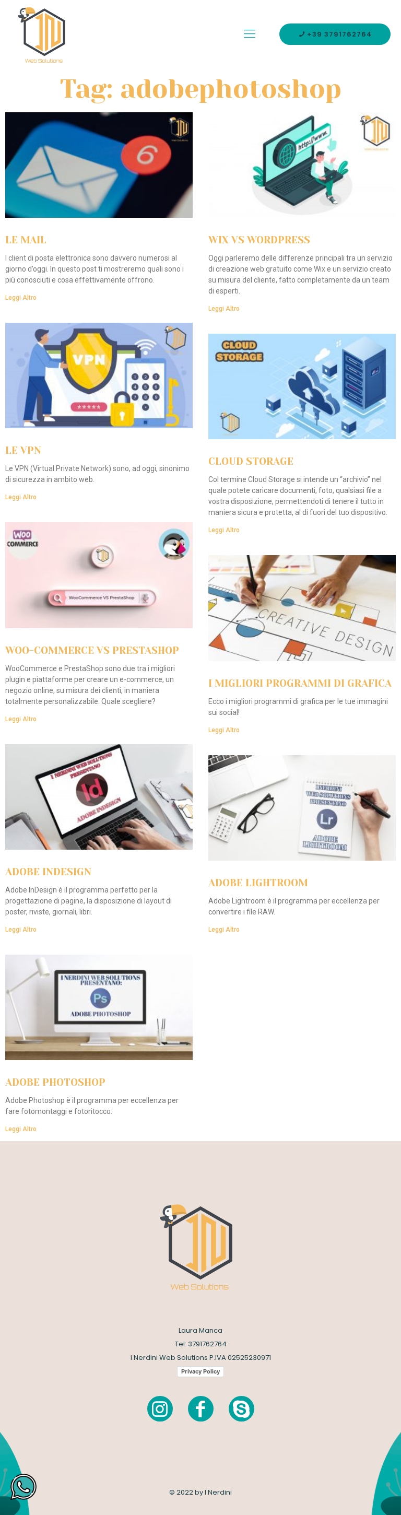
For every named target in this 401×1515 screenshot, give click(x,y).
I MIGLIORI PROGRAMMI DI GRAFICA (300, 683)
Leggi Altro (21, 297)
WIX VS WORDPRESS (259, 240)
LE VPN (23, 450)
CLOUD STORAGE (250, 461)
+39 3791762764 (339, 34)
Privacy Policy (200, 1371)
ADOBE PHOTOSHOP (55, 1082)
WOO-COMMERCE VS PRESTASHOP (92, 650)
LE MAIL (25, 240)
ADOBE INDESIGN (48, 872)
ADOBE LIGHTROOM (258, 883)
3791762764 (207, 1344)
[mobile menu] (249, 34)
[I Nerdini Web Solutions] (44, 34)
